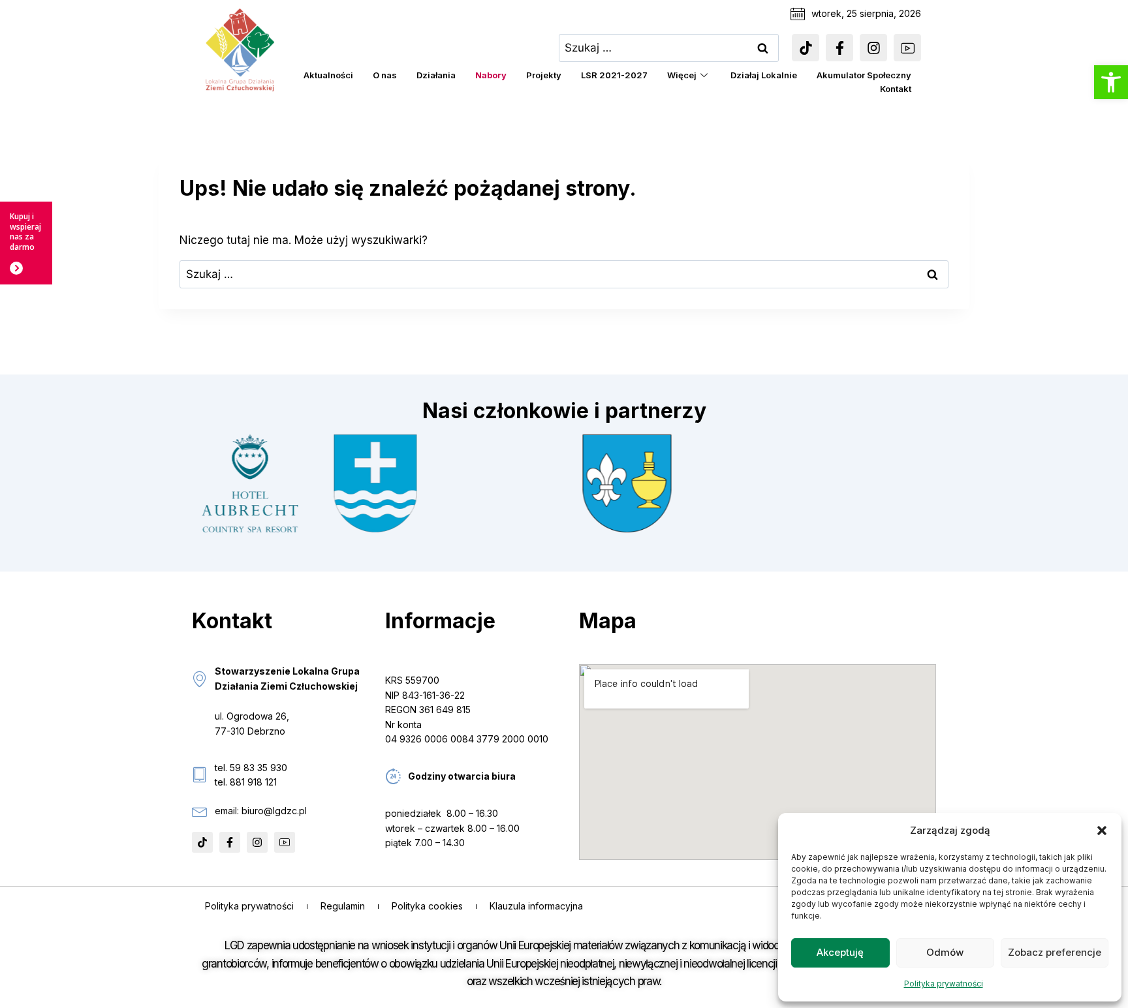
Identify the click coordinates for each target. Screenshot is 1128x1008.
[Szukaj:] (669, 47)
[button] (1101, 830)
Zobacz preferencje (1054, 952)
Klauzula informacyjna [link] (536, 905)
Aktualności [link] (328, 75)
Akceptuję (840, 952)
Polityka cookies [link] (427, 905)
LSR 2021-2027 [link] (614, 75)
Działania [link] (436, 75)
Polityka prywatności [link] (943, 983)
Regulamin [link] (343, 905)
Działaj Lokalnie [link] (763, 75)
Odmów (945, 952)
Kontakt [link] (895, 89)
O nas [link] (385, 75)
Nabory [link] (491, 75)
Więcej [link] (682, 75)
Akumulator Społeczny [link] (864, 75)
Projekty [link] (543, 75)
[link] (1111, 82)
